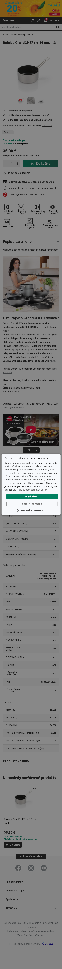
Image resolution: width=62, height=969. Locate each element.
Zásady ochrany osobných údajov (31, 489)
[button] (31, 510)
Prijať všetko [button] (32, 496)
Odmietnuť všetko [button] (32, 504)
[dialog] (31, 485)
